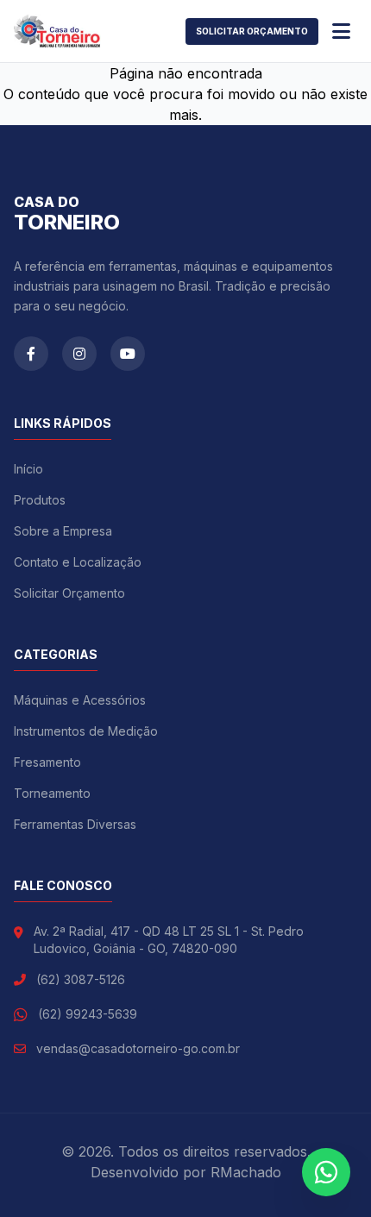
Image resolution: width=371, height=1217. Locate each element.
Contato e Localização (77, 562)
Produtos (40, 499)
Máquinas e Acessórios (80, 700)
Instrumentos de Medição (86, 731)
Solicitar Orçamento (252, 31)
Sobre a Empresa (63, 531)
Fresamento (47, 762)
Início (28, 468)
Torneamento (52, 793)
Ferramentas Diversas (75, 824)
